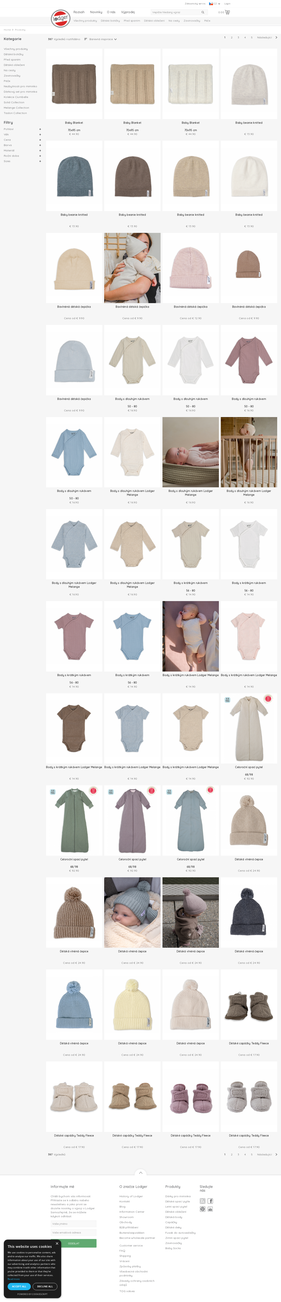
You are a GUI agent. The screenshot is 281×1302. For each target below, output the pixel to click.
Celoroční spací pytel (249, 767)
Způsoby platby (130, 1266)
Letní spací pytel (176, 1206)
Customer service (131, 1245)
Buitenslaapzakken (131, 1232)
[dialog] (32, 1269)
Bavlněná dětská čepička (74, 306)
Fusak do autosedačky (180, 1232)
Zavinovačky (192, 20)
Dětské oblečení (154, 20)
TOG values (127, 1291)
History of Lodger (131, 1196)
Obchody (125, 1222)
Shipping (125, 1256)
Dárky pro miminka (178, 1196)
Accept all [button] (19, 1286)
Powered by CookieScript (32, 1294)
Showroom (126, 1217)
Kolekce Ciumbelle (16, 97)
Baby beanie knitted (249, 122)
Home (7, 29)
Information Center (131, 1211)
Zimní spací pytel (176, 1238)
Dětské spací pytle (177, 1201)
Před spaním (132, 20)
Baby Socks (173, 1248)
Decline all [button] (45, 1286)
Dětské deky (173, 1227)
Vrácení (124, 1261)
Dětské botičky (110, 20)
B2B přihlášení (128, 1227)
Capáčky (171, 1222)
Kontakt (124, 1201)
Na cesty (174, 20)
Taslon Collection (15, 113)
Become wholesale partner (137, 1238)
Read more (14, 1279)
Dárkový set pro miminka (20, 91)
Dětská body (173, 1217)
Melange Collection (16, 107)
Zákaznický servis (195, 3)
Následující (264, 37)
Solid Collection (14, 102)
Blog (122, 1206)
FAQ (122, 1250)
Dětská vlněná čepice (249, 859)
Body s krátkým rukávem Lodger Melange (191, 675)
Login (227, 3)
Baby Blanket (74, 122)
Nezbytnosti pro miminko (20, 86)
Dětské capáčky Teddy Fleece (249, 1043)
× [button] (56, 1243)
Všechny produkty (85, 20)
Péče (207, 20)
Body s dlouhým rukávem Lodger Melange (132, 492)
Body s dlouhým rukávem (132, 399)
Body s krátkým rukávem (191, 583)
